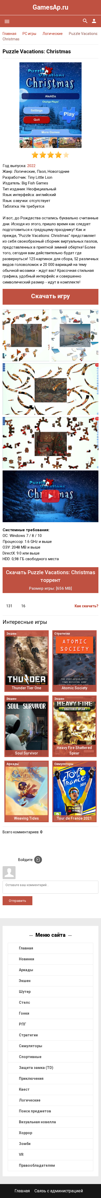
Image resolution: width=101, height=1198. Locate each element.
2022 (31, 165)
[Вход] (38, 860)
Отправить (17, 901)
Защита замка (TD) (36, 1068)
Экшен (25, 981)
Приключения (31, 1078)
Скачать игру (50, 296)
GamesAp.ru (50, 7)
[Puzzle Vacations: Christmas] (50, 106)
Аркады (26, 970)
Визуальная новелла (37, 1122)
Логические (29, 1100)
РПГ (22, 1024)
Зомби (25, 1144)
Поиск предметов (35, 1111)
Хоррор (25, 1133)
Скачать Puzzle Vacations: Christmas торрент (50, 580)
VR (21, 1154)
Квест (24, 1089)
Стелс (24, 1002)
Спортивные (30, 1057)
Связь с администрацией (58, 1190)
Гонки (24, 1013)
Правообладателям (37, 1165)
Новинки (26, 959)
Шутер (25, 992)
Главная (26, 948)
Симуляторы (30, 1046)
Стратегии (28, 1035)
